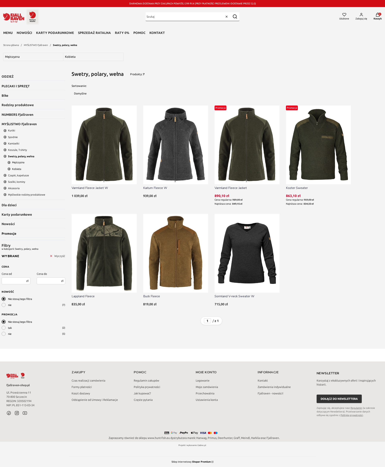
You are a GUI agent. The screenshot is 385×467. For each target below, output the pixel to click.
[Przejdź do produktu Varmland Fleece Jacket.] (247, 145)
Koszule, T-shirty (17, 149)
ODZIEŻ (8, 76)
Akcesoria (14, 188)
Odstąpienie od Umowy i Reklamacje (95, 399)
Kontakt (157, 33)
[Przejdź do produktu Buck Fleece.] (175, 253)
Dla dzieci (9, 205)
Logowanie (203, 380)
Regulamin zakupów (146, 380)
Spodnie (13, 137)
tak (10, 327)
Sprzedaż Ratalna (94, 33)
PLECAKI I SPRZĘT (16, 86)
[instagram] (16, 413)
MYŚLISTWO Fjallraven (36, 45)
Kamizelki (13, 143)
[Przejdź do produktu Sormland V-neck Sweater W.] (247, 253)
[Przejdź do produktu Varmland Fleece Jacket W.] (104, 145)
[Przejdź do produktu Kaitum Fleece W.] (175, 145)
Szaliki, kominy (16, 181)
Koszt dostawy (81, 393)
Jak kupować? (142, 393)
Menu (8, 33)
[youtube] (24, 413)
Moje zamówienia (207, 387)
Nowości (24, 33)
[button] (234, 16)
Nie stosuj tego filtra (20, 298)
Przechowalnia (205, 393)
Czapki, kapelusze (18, 175)
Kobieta (16, 169)
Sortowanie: (79, 85)
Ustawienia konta (207, 399)
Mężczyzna (18, 162)
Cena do (42, 273)
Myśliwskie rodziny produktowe (26, 194)
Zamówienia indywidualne (274, 387)
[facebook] (8, 413)
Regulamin (356, 408)
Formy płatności (82, 387)
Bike (5, 95)
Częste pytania (143, 399)
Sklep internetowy (191, 461)
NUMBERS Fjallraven (17, 114)
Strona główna (11, 45)
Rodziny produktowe (18, 105)
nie (9, 305)
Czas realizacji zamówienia (88, 380)
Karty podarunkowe (55, 33)
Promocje (9, 233)
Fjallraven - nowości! (270, 393)
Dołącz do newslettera (339, 398)
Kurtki (11, 130)
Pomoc (139, 33)
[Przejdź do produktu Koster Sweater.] (318, 145)
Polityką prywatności (351, 415)
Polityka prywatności (147, 387)
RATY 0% (122, 33)
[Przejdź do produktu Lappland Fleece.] (104, 253)
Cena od (7, 273)
